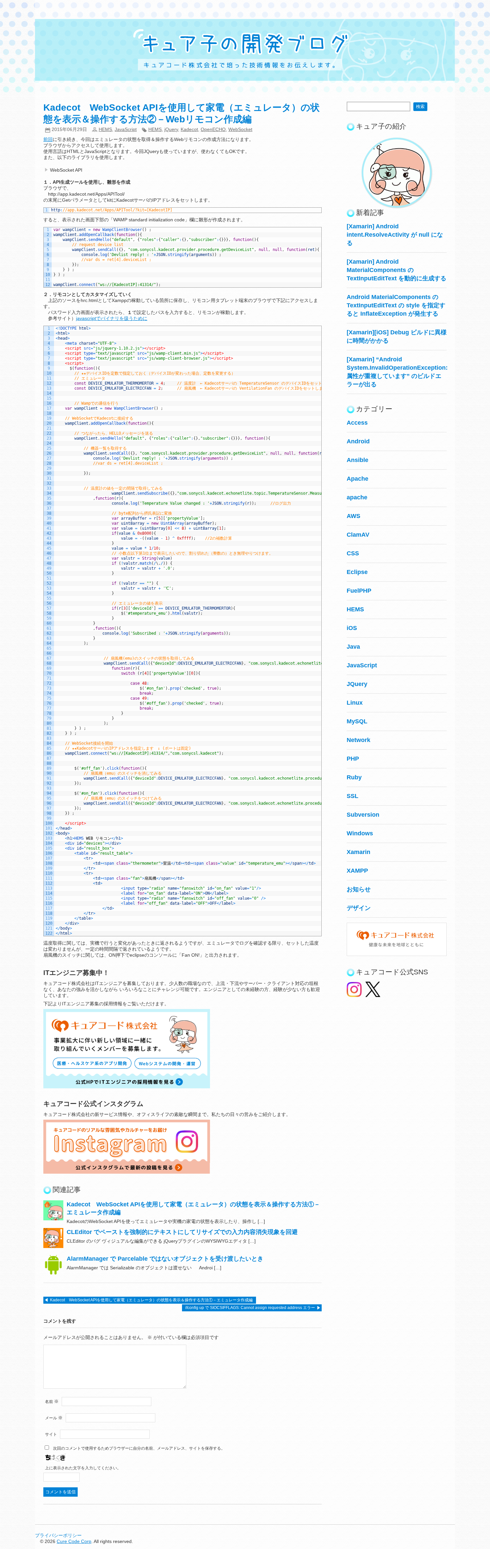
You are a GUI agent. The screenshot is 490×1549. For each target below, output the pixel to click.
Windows (360, 833)
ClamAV (358, 534)
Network (358, 740)
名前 (52, 1401)
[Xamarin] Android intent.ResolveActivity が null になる (395, 234)
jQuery (171, 129)
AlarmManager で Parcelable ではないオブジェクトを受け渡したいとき (165, 1258)
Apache (357, 478)
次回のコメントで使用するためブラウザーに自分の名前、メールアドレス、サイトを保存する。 (139, 1448)
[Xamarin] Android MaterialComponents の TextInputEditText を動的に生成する (396, 270)
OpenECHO (213, 129)
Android (358, 441)
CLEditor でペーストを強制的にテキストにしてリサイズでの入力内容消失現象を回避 (182, 1232)
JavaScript (126, 129)
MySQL (357, 721)
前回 (48, 139)
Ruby (354, 777)
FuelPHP (359, 590)
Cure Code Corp (74, 1541)
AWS (353, 516)
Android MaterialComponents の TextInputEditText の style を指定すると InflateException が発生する (396, 305)
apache (357, 497)
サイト (51, 1434)
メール (54, 1418)
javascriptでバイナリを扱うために (111, 318)
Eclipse (357, 572)
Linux (355, 702)
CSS (353, 553)
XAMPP (357, 870)
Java (353, 646)
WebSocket (240, 129)
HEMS (105, 129)
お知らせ (359, 889)
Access (357, 422)
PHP (353, 758)
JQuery (357, 684)
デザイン (359, 908)
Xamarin (358, 852)
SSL (352, 796)
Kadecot (189, 129)
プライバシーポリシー (58, 1535)
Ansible (357, 460)
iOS (352, 628)
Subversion (363, 814)
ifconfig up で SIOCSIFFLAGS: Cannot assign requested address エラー (250, 1307)
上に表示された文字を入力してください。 (83, 1468)
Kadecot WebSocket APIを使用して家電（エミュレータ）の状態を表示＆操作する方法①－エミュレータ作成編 (151, 1300)
